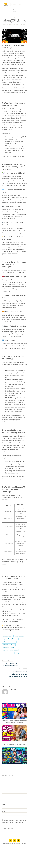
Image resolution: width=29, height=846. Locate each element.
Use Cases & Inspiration (14, 26)
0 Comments (15, 24)
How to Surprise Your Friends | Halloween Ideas (10, 664)
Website (4, 811)
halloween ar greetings (9, 644)
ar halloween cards (7, 636)
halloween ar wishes (8, 653)
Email (4, 804)
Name (4, 797)
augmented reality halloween (10, 638)
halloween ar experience (9, 641)
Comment (5, 779)
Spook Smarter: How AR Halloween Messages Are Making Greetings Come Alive (18, 675)
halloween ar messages (8, 647)
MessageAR (18, 653)
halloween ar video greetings (10, 650)
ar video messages (19, 636)
